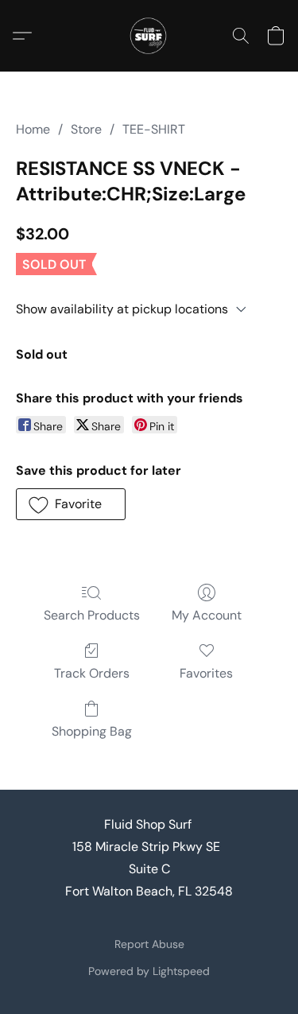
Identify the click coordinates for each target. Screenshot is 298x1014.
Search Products (92, 615)
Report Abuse (149, 944)
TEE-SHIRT (153, 129)
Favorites (206, 673)
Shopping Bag (92, 731)
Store (86, 129)
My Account (207, 615)
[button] (149, 36)
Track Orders (92, 673)
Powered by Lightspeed (149, 971)
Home (33, 129)
